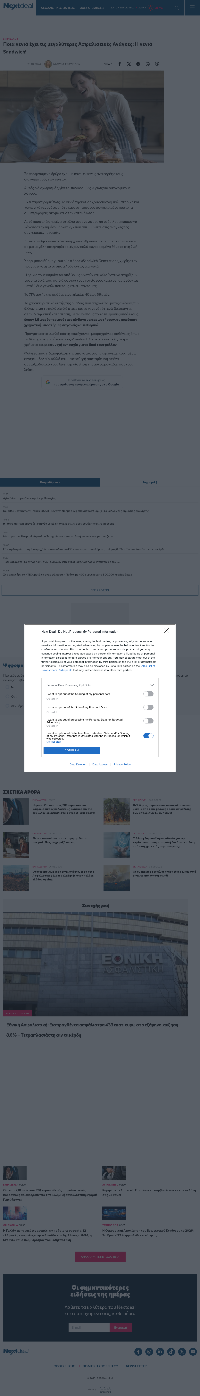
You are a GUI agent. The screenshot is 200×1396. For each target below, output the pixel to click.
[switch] (148, 693)
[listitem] (100, 685)
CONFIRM (72, 750)
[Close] (167, 632)
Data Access (100, 764)
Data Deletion (78, 764)
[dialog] (100, 698)
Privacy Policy (122, 764)
